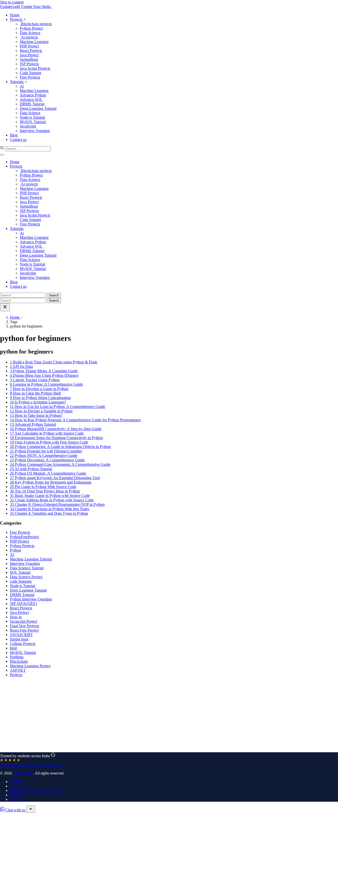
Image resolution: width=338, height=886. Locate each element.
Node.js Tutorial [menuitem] (32, 117)
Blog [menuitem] (14, 135)
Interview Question (35, 277)
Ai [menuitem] (22, 86)
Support (16, 795)
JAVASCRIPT (21, 635)
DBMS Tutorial (32, 251)
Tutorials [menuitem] (17, 82)
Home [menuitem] (15, 15)
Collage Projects (22, 644)
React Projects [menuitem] (31, 50)
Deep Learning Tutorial (38, 255)
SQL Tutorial (20, 572)
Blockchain (19, 661)
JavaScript (28, 273)
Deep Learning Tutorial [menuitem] (38, 108)
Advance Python (33, 242)
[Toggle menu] (2, 154)
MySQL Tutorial (33, 268)
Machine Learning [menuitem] (34, 42)
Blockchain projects (36, 171)
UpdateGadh (23, 773)
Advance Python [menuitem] (33, 95)
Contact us (18, 286)
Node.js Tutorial (32, 264)
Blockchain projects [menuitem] (36, 24)
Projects (16, 166)
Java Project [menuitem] (29, 55)
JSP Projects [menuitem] (29, 64)
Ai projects (29, 184)
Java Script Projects (35, 215)
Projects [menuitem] (16, 19)
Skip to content (12, 2)
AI (12, 555)
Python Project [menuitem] (31, 28)
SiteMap (16, 781)
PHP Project (29, 193)
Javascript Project (23, 621)
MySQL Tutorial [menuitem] (33, 122)
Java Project (29, 202)
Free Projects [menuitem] (30, 77)
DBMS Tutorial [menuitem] (32, 104)
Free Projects (30, 224)
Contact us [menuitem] (18, 139)
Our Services (20, 786)
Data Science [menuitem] (30, 33)
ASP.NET (18, 670)
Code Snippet (30, 220)
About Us (17, 799)
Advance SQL (31, 246)
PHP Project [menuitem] (29, 46)
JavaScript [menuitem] (28, 126)
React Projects (31, 197)
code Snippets (21, 581)
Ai (22, 233)
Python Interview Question (31, 599)
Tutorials (17, 228)
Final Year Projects (24, 626)
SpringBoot (29, 206)
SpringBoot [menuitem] (29, 59)
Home (15, 162)
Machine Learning (34, 188)
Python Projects (22, 546)
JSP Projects (29, 211)
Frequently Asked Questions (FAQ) (38, 790)
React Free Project (24, 630)
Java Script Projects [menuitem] (35, 68)
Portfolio (17, 657)
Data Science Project (26, 577)
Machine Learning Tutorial (31, 559)
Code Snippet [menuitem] (30, 73)
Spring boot (19, 639)
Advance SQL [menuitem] (31, 99)
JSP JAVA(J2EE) (23, 603)
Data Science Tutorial (27, 568)
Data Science (30, 179)
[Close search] (5, 307)
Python (15, 550)
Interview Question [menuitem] (35, 131)
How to (16, 617)
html (13, 648)
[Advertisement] (148, 715)
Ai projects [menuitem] (29, 37)
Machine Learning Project (30, 666)
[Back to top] (30, 809)
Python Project (31, 175)
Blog (14, 282)
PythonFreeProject (24, 537)
